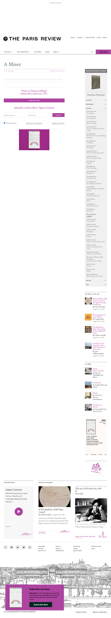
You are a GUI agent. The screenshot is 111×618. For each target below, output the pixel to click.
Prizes (75, 548)
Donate (80, 37)
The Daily (8, 52)
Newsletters (90, 37)
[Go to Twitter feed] (17, 547)
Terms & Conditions (99, 612)
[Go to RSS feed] (30, 547)
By (76, 491)
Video (93, 548)
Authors (37, 52)
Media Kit (59, 548)
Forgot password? (58, 123)
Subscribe (103, 52)
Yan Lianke (79, 493)
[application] (19, 522)
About (56, 52)
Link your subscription (34, 123)
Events (73, 37)
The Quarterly (23, 52)
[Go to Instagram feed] (5, 547)
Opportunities (96, 546)
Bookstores (77, 551)
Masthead (76, 546)
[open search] (92, 52)
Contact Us (42, 551)
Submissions (60, 551)
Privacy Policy (81, 612)
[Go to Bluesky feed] (23, 547)
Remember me (11, 123)
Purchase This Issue (96, 94)
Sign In (105, 37)
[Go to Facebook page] (11, 547)
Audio (47, 52)
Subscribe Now (41, 604)
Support (41, 548)
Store (99, 37)
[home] (32, 40)
